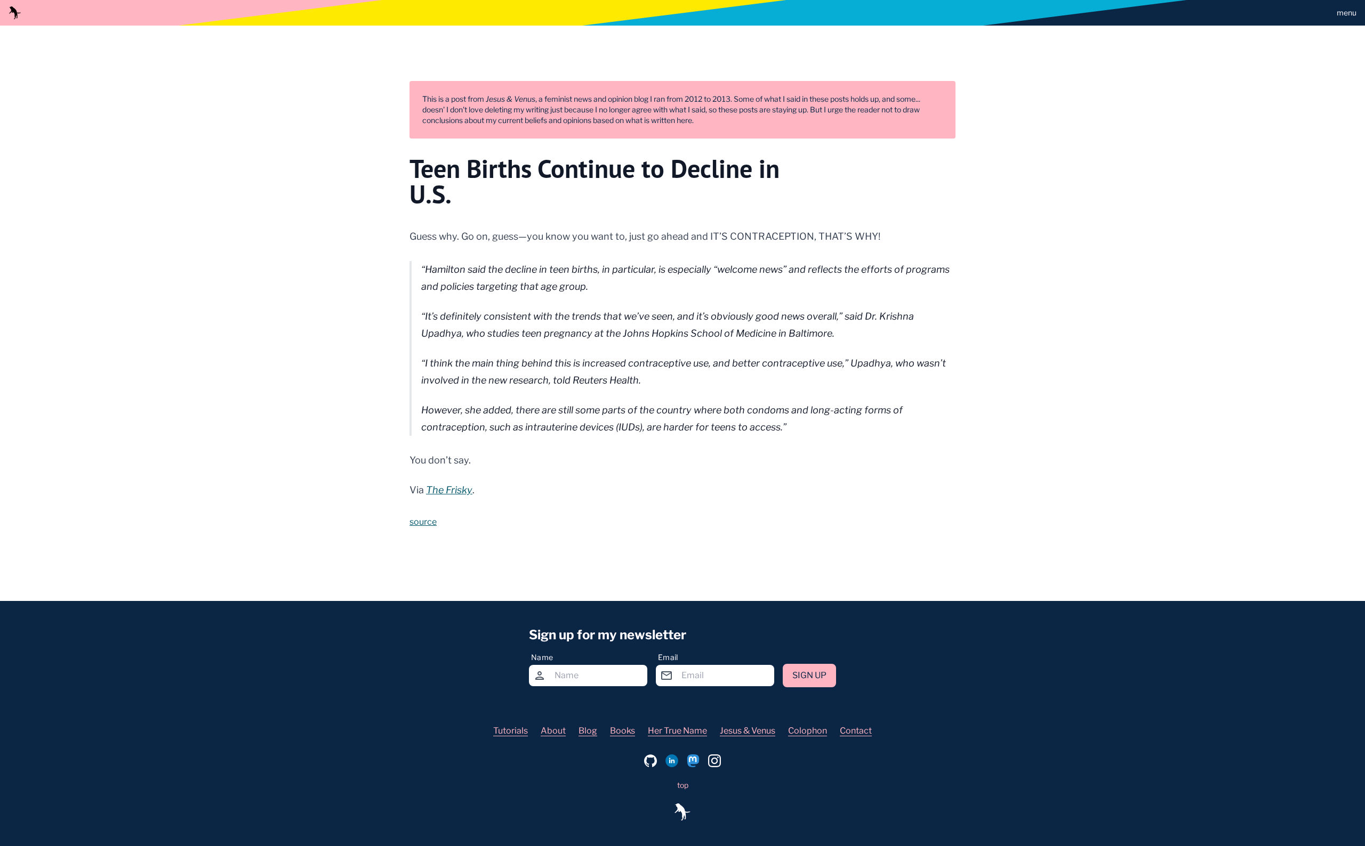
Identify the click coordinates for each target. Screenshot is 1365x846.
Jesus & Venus (747, 731)
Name (542, 657)
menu (1346, 12)
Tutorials (510, 731)
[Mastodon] (693, 760)
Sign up (809, 675)
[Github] (650, 760)
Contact (856, 731)
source (423, 522)
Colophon (807, 731)
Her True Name (677, 731)
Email (668, 657)
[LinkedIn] (671, 760)
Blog (588, 731)
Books (622, 731)
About (553, 731)
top (682, 785)
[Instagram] (714, 760)
